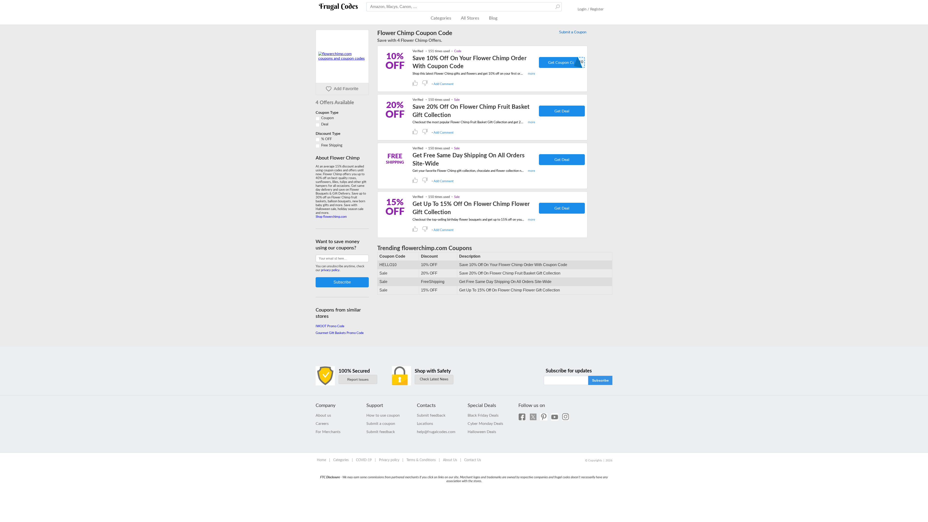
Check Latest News (434, 379)
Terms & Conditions (421, 460)
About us (323, 415)
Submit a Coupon (572, 32)
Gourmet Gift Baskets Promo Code (340, 333)
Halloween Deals (482, 432)
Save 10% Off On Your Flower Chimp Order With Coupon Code (469, 63)
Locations (425, 424)
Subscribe (600, 380)
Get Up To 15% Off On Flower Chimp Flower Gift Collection (471, 208)
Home (321, 460)
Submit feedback (380, 432)
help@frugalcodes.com (436, 432)
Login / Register (591, 9)
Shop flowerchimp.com (331, 216)
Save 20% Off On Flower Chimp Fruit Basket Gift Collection (471, 111)
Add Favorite (346, 88)
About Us (450, 460)
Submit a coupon (380, 424)
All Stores (470, 18)
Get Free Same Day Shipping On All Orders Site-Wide (469, 160)
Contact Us (472, 460)
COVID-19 (364, 460)
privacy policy (330, 270)
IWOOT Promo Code (330, 326)
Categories (441, 18)
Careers (322, 424)
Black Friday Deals (483, 415)
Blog (493, 18)
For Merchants (328, 432)
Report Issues (358, 379)
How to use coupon (383, 415)
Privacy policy (389, 460)
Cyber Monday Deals (485, 424)
